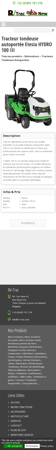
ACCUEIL (15, 402)
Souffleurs (13, 376)
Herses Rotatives (32, 360)
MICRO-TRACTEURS (21, 407)
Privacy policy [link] (47, 446)
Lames (11, 363)
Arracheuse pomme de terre (22, 343)
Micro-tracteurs (15, 336)
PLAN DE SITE (18, 430)
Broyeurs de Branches (31, 346)
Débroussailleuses (17, 370)
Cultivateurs (28, 353)
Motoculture (32, 56)
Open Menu (3, 24)
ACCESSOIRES (18, 411)
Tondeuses (13, 366)
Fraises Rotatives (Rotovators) (31, 356)
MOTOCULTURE (19, 416)
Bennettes (13, 346)
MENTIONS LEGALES (22, 434)
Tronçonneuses (29, 383)
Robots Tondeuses (17, 373)
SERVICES (16, 421)
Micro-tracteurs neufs (30, 340)
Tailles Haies (25, 376)
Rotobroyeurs (35, 363)
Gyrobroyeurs (15, 360)
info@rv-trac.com (20, 319)
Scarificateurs (34, 373)
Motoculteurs (33, 370)
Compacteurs (14, 353)
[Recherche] (53, 30)
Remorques (21, 363)
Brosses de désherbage (32, 366)
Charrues (31, 350)
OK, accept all (14, 446)
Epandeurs (40, 353)
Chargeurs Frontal (17, 350)
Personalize (32, 446)
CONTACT (16, 425)
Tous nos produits (11, 56)
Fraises (11, 356)
